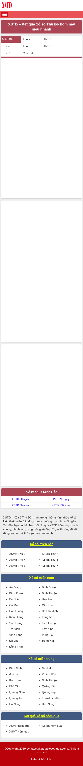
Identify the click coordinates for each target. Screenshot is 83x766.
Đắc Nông (48, 704)
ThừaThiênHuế (51, 698)
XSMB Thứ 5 (50, 559)
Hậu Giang (16, 611)
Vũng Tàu (48, 634)
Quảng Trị (15, 698)
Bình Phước (16, 593)
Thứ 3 (47, 39)
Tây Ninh (47, 628)
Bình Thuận (49, 593)
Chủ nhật (28, 53)
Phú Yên (14, 686)
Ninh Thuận (49, 680)
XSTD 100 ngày (61, 505)
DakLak (47, 668)
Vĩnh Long (15, 634)
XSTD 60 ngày (20, 505)
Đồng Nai (48, 640)
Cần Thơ (47, 605)
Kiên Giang (16, 617)
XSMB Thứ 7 (50, 565)
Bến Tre (47, 599)
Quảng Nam (17, 692)
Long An (47, 617)
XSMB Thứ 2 (17, 553)
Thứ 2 (26, 39)
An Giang (15, 587)
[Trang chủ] (41, 5)
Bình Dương (49, 587)
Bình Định (15, 668)
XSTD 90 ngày (61, 499)
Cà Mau (14, 605)
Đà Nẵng (15, 704)
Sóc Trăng (15, 623)
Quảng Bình (49, 686)
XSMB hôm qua (52, 725)
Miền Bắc (8, 39)
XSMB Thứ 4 (17, 559)
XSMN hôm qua (19, 725)
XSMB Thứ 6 (17, 565)
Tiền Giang (49, 623)
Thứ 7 (6, 53)
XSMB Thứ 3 (50, 553)
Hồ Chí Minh (50, 611)
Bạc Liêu (14, 599)
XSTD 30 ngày (20, 499)
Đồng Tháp (16, 646)
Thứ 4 (6, 46)
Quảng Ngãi (49, 692)
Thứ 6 (47, 46)
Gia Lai (13, 674)
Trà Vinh (14, 628)
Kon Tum (15, 680)
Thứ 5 (26, 46)
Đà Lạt (13, 640)
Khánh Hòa (49, 674)
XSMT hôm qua (19, 731)
